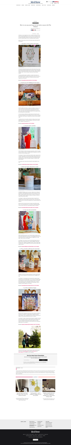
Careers (44, 435)
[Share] (31, 30)
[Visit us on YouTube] (58, 1)
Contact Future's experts (30, 434)
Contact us (36, 434)
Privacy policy (35, 435)
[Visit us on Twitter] (53, 1)
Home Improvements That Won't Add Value (33, 425)
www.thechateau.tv (26, 351)
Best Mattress (39, 422)
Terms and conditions (29, 435)
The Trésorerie (34, 351)
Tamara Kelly (18, 367)
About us (24, 434)
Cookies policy (40, 435)
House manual (35, 21)
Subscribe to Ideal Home (49, 422)
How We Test (46, 434)
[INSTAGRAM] (16, 369)
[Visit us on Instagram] (54, 1)
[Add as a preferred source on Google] (35, 440)
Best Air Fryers (39, 426)
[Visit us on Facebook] (52, 1)
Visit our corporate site (44, 442)
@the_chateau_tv (21, 352)
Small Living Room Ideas (33, 422)
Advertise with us (41, 434)
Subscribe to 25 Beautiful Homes (49, 426)
